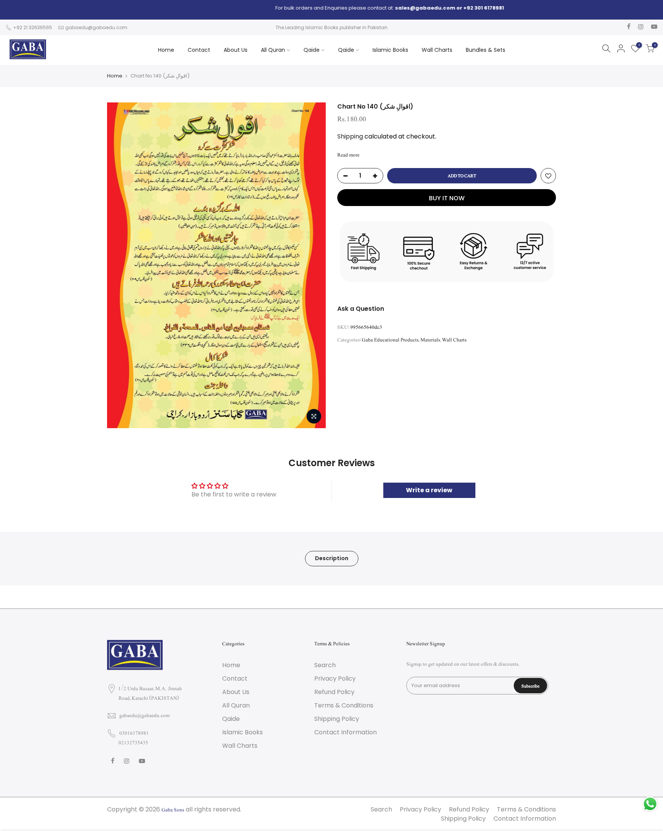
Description (331, 558)
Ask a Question (360, 308)
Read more (348, 155)
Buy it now (447, 198)
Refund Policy (334, 692)
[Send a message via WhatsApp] (650, 804)
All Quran (273, 50)
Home (166, 50)
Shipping (350, 136)
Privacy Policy (335, 678)
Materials (430, 340)
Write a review (429, 490)
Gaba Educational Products (390, 340)
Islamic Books (390, 50)
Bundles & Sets (485, 50)
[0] (650, 50)
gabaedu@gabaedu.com (96, 27)
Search (325, 665)
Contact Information (345, 732)
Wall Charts (437, 50)
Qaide (311, 50)
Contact (199, 50)
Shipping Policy (336, 718)
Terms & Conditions (343, 705)
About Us (235, 50)
